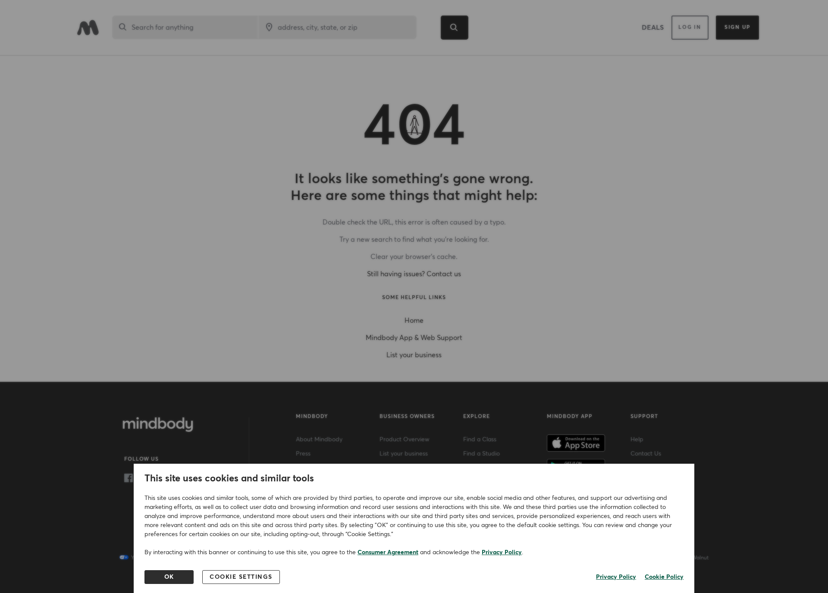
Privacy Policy (502, 552)
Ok (169, 577)
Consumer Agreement (388, 552)
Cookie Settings (241, 577)
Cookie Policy (664, 577)
